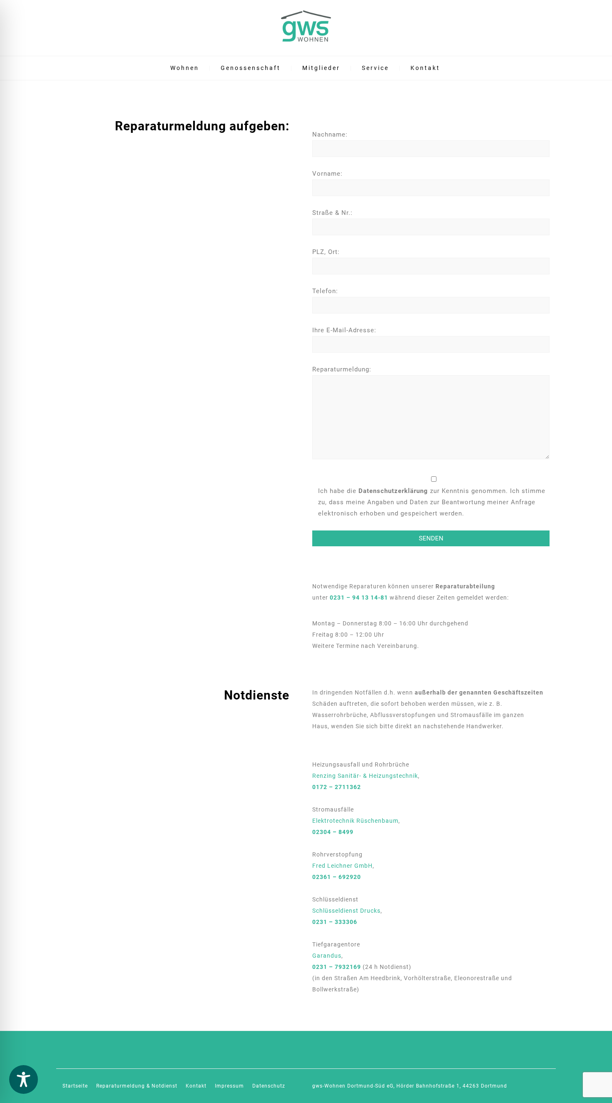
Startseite (75, 1086)
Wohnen (184, 68)
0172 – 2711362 (336, 787)
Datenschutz (268, 1086)
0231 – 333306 (334, 922)
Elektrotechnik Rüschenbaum (355, 820)
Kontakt (425, 68)
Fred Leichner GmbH (342, 865)
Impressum (229, 1086)
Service (375, 68)
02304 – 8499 (332, 832)
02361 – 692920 (336, 877)
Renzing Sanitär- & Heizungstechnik (365, 775)
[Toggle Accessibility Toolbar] (23, 1079)
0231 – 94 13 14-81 (359, 597)
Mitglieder (321, 68)
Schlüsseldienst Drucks (346, 910)
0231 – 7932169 (336, 967)
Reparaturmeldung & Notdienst (136, 1086)
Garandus (326, 955)
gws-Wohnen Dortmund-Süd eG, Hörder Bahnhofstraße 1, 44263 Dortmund (409, 1086)
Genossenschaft (251, 68)
